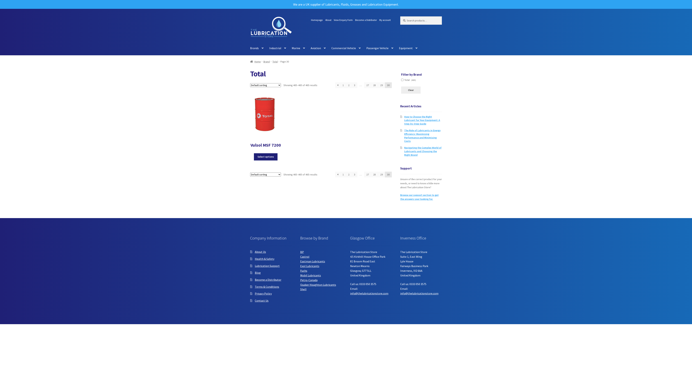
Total (275, 61)
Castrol (304, 256)
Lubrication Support (267, 266)
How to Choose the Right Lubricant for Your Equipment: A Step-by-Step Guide (422, 120)
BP (302, 252)
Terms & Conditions (267, 287)
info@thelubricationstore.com (369, 293)
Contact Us (262, 300)
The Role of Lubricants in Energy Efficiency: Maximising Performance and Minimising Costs (422, 136)
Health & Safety (264, 259)
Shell (303, 289)
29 (381, 85)
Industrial (275, 48)
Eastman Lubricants (312, 261)
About (328, 20)
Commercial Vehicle (343, 48)
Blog (258, 272)
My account (385, 20)
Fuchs (303, 270)
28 (374, 85)
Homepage (317, 20)
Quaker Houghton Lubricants (318, 285)
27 (367, 85)
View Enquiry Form (343, 20)
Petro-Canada (309, 280)
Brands (254, 48)
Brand (266, 61)
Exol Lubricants (309, 266)
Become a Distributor (366, 20)
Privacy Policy (263, 293)
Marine (296, 48)
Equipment (406, 48)
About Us (260, 252)
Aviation (316, 48)
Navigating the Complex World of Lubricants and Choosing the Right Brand (423, 151)
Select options (266, 156)
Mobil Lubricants (310, 275)
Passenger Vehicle (377, 48)
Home (257, 61)
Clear (411, 90)
